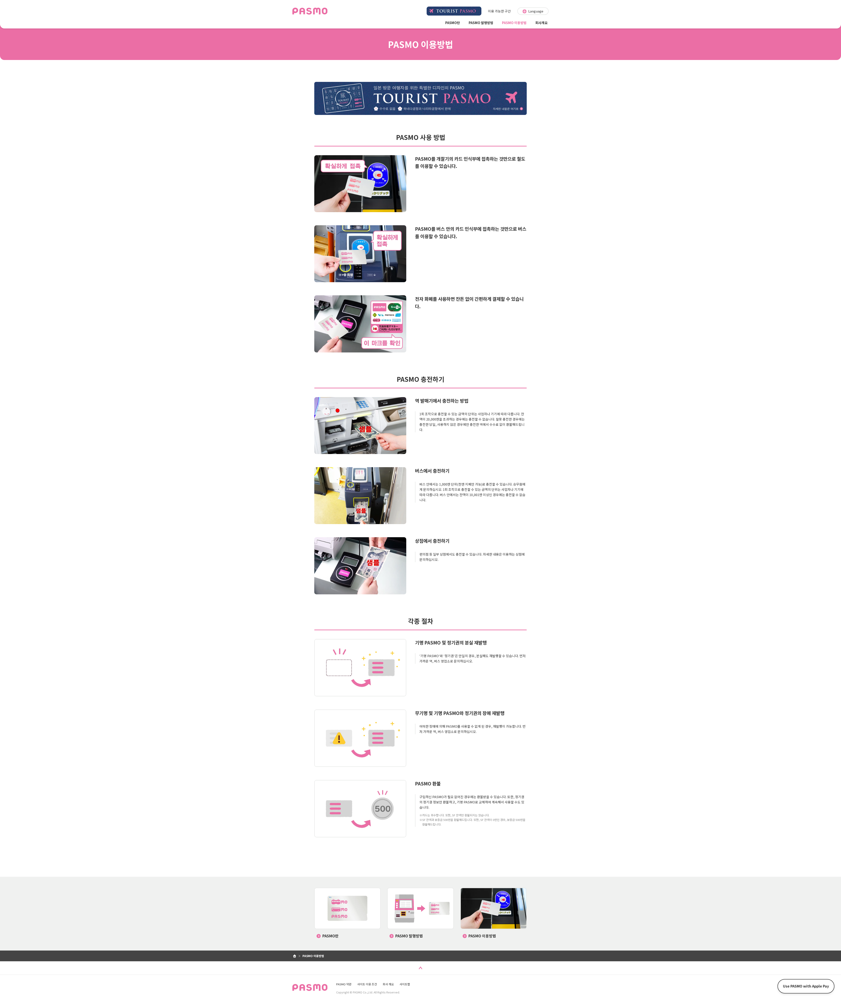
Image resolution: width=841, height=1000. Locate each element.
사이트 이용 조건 (367, 984)
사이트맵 (404, 984)
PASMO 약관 (344, 984)
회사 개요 (388, 984)
